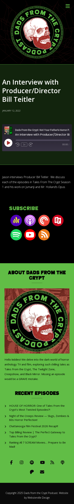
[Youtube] (42, 462)
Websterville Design (38, 497)
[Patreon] (32, 472)
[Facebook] (11, 462)
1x (24, 144)
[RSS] (52, 462)
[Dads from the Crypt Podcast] (37, 32)
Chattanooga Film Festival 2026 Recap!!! (33, 426)
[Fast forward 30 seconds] (31, 145)
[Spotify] (32, 462)
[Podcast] (62, 462)
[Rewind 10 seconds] (18, 145)
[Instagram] (22, 462)
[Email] (42, 472)
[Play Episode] (8, 143)
